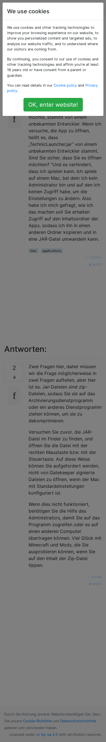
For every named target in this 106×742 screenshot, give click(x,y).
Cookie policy (65, 85)
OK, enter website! (53, 104)
